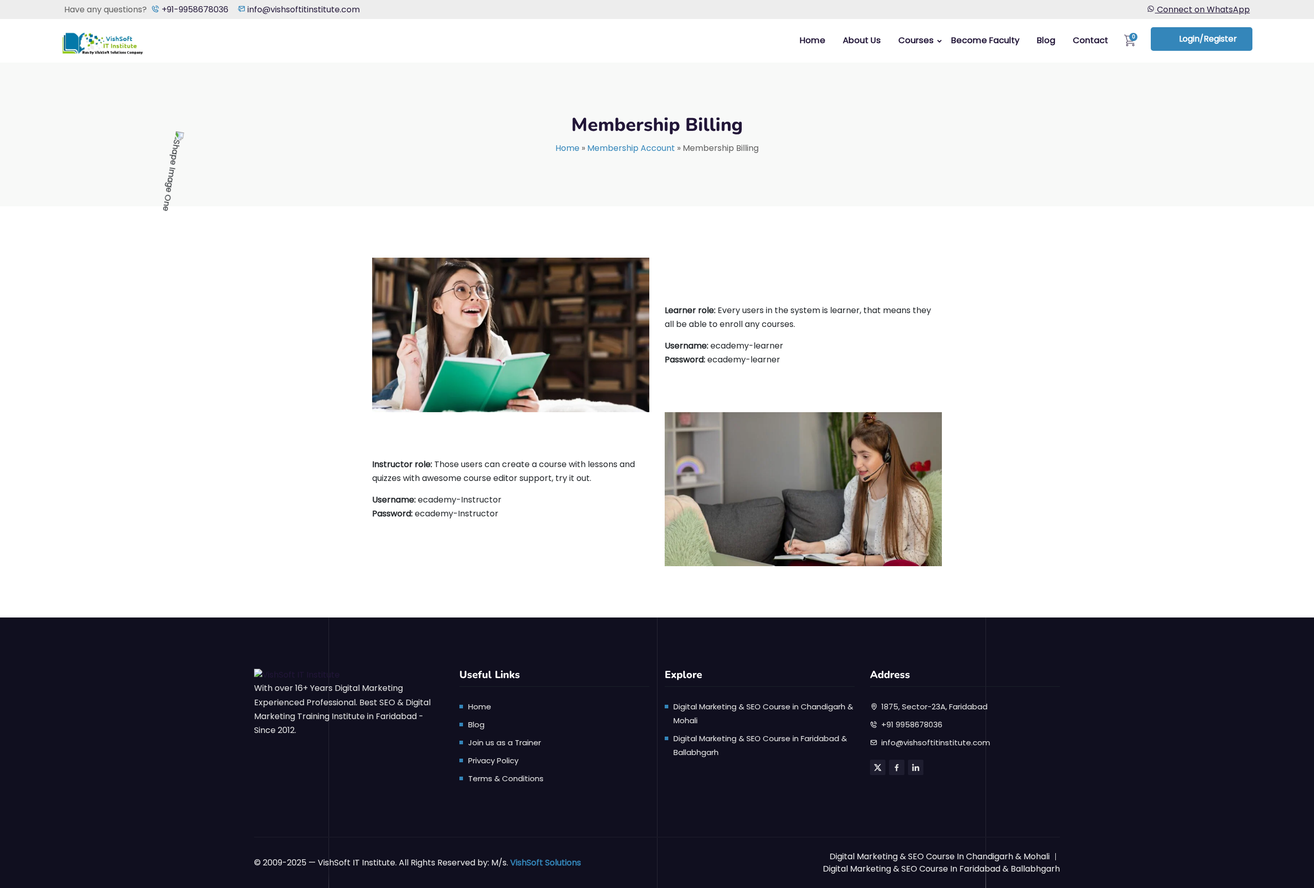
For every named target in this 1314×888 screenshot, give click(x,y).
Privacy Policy (493, 760)
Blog (1046, 40)
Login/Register (1208, 39)
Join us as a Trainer (504, 742)
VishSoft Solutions (545, 862)
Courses (916, 40)
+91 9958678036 (911, 724)
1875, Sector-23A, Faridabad (934, 706)
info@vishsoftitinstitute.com (302, 9)
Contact (1090, 40)
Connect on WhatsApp (1202, 9)
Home (812, 40)
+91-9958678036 (194, 9)
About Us (862, 40)
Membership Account (631, 148)
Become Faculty (985, 40)
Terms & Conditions (506, 778)
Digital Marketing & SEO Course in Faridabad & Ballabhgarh (941, 869)
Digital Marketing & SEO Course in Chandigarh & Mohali (939, 856)
